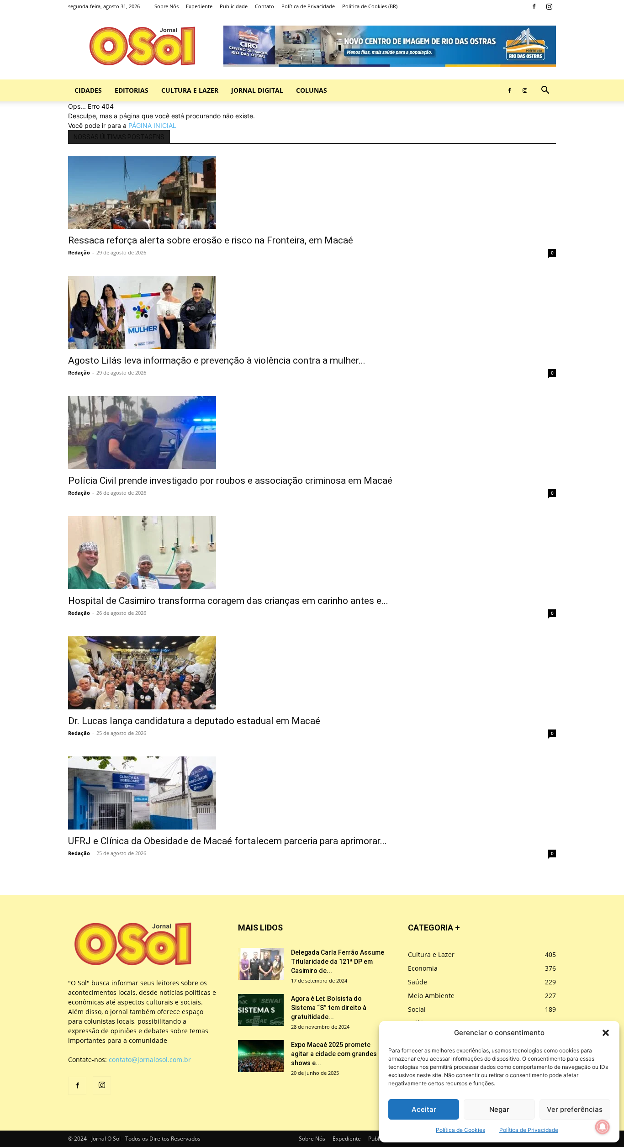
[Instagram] (549, 6)
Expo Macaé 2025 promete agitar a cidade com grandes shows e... (334, 1054)
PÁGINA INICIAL (152, 125)
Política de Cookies (460, 1129)
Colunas (311, 90)
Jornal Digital (257, 90)
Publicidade (234, 6)
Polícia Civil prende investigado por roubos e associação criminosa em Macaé (230, 480)
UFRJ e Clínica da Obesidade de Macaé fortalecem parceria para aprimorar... (227, 840)
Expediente (199, 6)
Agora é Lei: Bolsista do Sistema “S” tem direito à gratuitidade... (328, 1007)
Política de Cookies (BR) (369, 6)
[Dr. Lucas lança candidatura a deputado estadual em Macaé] (312, 672)
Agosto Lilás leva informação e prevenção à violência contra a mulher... (216, 360)
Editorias (131, 90)
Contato (264, 6)
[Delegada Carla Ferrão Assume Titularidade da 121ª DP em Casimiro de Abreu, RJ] (261, 964)
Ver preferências (575, 1109)
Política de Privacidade (528, 1129)
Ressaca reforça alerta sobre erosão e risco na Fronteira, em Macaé (210, 240)
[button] (605, 1032)
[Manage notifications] (602, 1127)
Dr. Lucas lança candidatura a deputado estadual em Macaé (194, 720)
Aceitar (424, 1109)
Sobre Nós (166, 6)
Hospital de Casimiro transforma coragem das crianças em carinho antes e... (228, 600)
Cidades (88, 90)
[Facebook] (534, 6)
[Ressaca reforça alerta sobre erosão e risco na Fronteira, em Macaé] (312, 192)
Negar (499, 1109)
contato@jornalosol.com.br (150, 1059)
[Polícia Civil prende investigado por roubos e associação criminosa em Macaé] (312, 432)
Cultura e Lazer (189, 90)
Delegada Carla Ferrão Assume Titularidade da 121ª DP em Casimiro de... (337, 961)
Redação (79, 252)
